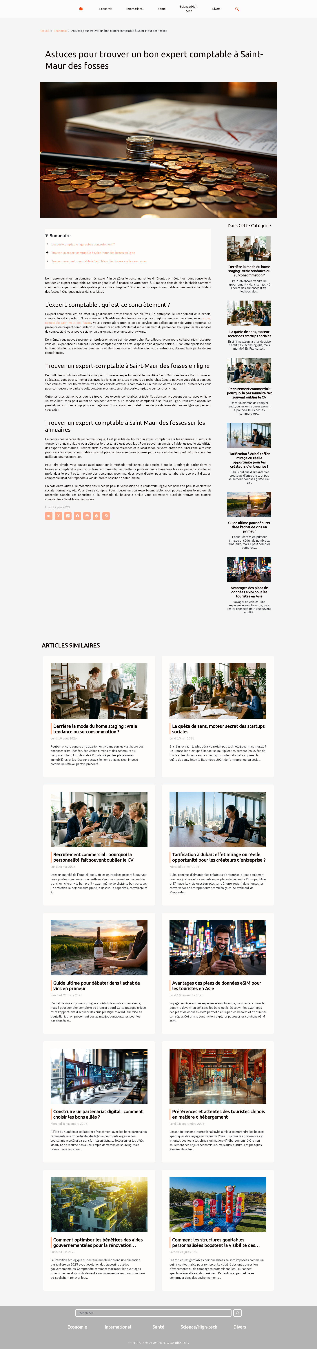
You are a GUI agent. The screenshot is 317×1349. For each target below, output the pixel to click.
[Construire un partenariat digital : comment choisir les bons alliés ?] (99, 1076)
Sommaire (60, 236)
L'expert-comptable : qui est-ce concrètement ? (83, 244)
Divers (216, 9)
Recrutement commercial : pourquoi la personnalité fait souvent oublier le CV (249, 393)
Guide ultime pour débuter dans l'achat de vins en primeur (249, 527)
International (135, 9)
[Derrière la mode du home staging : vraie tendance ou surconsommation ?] (249, 248)
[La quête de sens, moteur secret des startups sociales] (249, 313)
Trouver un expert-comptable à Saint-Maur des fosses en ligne (93, 253)
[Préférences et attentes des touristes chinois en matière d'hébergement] (218, 1076)
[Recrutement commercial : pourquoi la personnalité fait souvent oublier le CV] (249, 370)
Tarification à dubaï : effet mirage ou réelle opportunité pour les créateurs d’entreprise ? (249, 460)
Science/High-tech (189, 9)
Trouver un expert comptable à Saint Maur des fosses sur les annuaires (99, 261)
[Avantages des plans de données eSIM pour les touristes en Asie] (249, 569)
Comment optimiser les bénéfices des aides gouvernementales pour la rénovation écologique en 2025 (98, 1245)
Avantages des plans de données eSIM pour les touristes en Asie (249, 592)
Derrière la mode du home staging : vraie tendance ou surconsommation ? (249, 271)
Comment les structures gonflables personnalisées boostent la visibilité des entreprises (213, 1245)
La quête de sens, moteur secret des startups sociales (249, 334)
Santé (162, 9)
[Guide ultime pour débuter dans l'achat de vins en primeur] (249, 504)
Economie (105, 9)
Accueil (44, 31)
